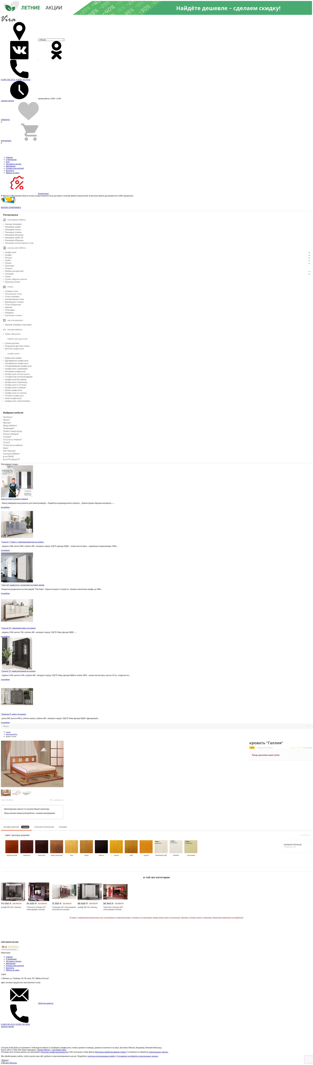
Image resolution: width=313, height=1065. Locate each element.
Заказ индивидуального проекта (14, 499)
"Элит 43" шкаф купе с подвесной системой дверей (22, 585)
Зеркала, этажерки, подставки (18, 325)
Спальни (8, 268)
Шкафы (8, 255)
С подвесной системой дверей (18, 377)
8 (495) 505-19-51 (8, 1024)
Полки (8, 276)
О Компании (11, 160)
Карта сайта (6, 1050)
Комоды (8, 258)
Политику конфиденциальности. (54, 1052)
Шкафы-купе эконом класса (17, 374)
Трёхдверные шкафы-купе (16, 363)
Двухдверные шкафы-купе (16, 361)
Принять (5, 1060)
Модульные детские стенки (17, 346)
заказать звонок (7, 101)
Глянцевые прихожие (14, 235)
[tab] (16, 827)
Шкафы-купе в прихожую (16, 382)
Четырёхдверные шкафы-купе (18, 366)
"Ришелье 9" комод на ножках (13, 714)
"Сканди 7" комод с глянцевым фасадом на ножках (22, 542)
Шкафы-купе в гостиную (16, 385)
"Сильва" (7, 437)
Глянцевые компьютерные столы (19, 243)
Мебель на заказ (12, 173)
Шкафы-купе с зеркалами (16, 369)
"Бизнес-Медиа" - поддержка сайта (51, 1050)
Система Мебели (11, 454)
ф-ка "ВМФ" (8, 456)
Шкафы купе (10, 252)
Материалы (10, 166)
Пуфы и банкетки (12, 334)
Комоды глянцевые (13, 224)
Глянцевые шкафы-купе (15, 371)
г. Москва (42, 40)
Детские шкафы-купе (14, 349)
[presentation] (3, 765)
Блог (8, 162)
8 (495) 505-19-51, (8, 80)
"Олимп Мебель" (11, 434)
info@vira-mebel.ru (45, 1003)
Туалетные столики (13, 315)
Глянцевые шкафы (13, 227)
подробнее (5, 507)
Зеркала (8, 307)
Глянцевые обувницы (14, 240)
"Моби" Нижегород (12, 431)
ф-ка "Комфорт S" (11, 459)
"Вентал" (7, 423)
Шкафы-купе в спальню (15, 387)
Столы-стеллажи (12, 296)
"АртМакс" (8, 417)
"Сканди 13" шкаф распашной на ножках (18, 671)
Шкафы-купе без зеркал (15, 379)
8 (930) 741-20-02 (23, 80)
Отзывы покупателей (15, 168)
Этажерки (9, 313)
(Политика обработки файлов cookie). (110, 1052)
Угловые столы (11, 291)
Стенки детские (12, 343)
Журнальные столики (14, 302)
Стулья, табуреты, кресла (16, 279)
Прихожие (9, 266)
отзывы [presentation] (63, 827)
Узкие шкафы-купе (13, 398)
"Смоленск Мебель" (12, 439)
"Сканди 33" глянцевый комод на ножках (18, 628)
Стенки (8, 263)
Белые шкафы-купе (13, 390)
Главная (9, 157)
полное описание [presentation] (44, 827)
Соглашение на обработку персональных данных (137, 1056)
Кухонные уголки (12, 282)
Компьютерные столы (14, 299)
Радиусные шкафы (13, 358)
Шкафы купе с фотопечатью (17, 401)
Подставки (10, 310)
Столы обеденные (13, 305)
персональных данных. (158, 1052)
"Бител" (6, 420)
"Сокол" (6, 442)
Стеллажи (9, 274)
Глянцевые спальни (13, 232)
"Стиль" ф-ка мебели (13, 445)
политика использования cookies (101, 1056)
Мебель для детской (14, 271)
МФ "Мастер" (9, 451)
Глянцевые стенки (13, 229)
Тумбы (8, 260)
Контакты (10, 171)
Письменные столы (13, 294)
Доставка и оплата (13, 164)
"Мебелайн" (8, 428)
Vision (5, 448)
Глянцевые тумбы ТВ (14, 238)
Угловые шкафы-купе (14, 396)
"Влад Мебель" (10, 425)
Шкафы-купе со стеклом (16, 393)
